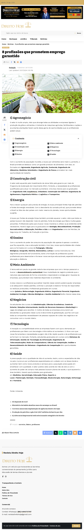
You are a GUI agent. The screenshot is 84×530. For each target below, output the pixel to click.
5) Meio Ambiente (56, 143)
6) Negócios (54, 147)
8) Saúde (53, 154)
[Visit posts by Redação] (5, 69)
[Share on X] (14, 62)
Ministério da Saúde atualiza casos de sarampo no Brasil (34, 405)
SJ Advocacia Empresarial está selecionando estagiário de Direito (38, 416)
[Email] (17, 62)
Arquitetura (32, 192)
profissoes (36, 424)
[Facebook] (3, 476)
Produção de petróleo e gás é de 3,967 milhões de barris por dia (37, 412)
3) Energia (19, 150)
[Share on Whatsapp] (60, 433)
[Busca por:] (40, 33)
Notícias (11, 44)
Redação (12, 68)
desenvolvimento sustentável (30, 272)
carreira (22, 424)
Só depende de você (20, 402)
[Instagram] (6, 476)
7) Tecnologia (55, 151)
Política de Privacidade (40, 526)
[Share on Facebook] (11, 62)
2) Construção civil (22, 147)
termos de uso (55, 526)
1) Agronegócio (20, 143)
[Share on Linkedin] (65, 433)
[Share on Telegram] (70, 433)
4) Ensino (18, 154)
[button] (76, 525)
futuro (28, 424)
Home (4, 44)
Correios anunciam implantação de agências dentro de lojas (36, 409)
